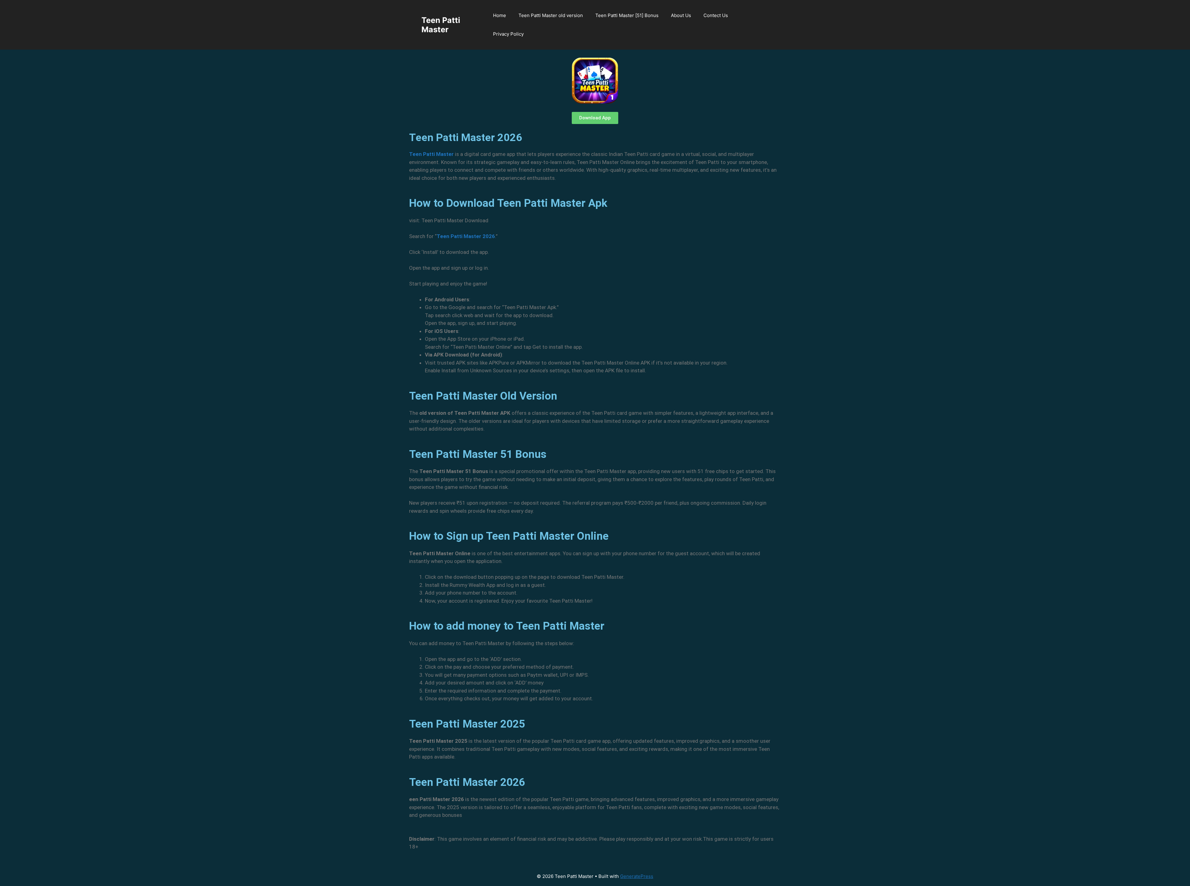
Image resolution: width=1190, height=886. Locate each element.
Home (499, 15)
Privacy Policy (508, 34)
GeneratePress (636, 876)
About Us (681, 15)
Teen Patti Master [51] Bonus (627, 15)
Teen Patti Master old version (550, 15)
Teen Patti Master (440, 25)
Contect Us (715, 15)
